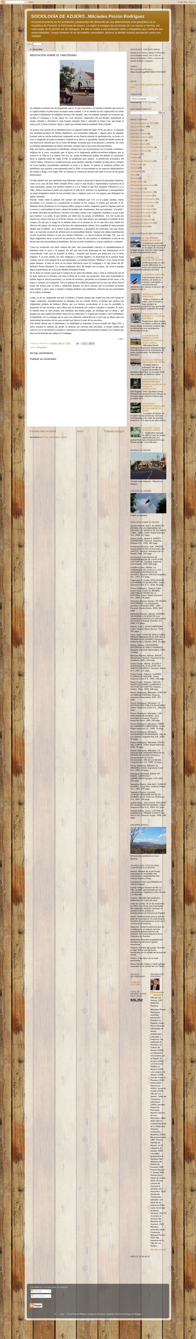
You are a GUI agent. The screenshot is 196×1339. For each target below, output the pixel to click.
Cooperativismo (137, 140)
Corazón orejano (138, 144)
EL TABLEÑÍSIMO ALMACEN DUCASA (151, 239)
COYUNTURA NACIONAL (142, 147)
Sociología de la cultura (141, 195)
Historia (133, 168)
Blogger (137, 1314)
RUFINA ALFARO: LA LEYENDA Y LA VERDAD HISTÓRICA (153, 316)
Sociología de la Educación (142, 199)
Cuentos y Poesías (139, 151)
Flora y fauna (136, 164)
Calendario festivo (138, 133)
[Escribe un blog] (85, 343)
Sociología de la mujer (140, 206)
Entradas (37, 1291)
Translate (152, 102)
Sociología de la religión (141, 213)
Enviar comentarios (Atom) (55, 437)
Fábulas (134, 157)
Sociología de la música (141, 209)
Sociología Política (138, 226)
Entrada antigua (114, 431)
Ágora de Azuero (138, 127)
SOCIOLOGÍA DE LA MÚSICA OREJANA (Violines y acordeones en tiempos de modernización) (154, 384)
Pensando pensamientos (141, 185)
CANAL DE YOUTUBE (135, 983)
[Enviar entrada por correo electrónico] (77, 343)
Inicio (80, 431)
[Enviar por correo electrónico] (82, 343)
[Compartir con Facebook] (90, 343)
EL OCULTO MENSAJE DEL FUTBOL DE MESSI (153, 361)
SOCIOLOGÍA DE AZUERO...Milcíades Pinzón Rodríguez (88, 16)
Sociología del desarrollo (141, 223)
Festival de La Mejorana (141, 161)
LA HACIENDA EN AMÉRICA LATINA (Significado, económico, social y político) (153, 339)
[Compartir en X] (87, 343)
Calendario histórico (139, 137)
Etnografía (41, 347)
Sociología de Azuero (158, 993)
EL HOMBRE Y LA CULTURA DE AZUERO (152, 259)
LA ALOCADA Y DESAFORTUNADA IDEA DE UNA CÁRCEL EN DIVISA (153, 407)
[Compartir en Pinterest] (93, 343)
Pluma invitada (137, 189)
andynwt (110, 1314)
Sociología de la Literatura (142, 202)
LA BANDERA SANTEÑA (153, 275)
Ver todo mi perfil (158, 1250)
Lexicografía (136, 171)
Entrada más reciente (43, 431)
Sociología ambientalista (141, 192)
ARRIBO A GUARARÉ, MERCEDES (152, 295)
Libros (133, 175)
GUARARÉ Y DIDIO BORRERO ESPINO (151, 429)
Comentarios (39, 1296)
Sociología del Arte (138, 216)
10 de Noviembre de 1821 (142, 123)
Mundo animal (136, 182)
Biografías (135, 130)
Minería (133, 178)
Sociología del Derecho (141, 219)
